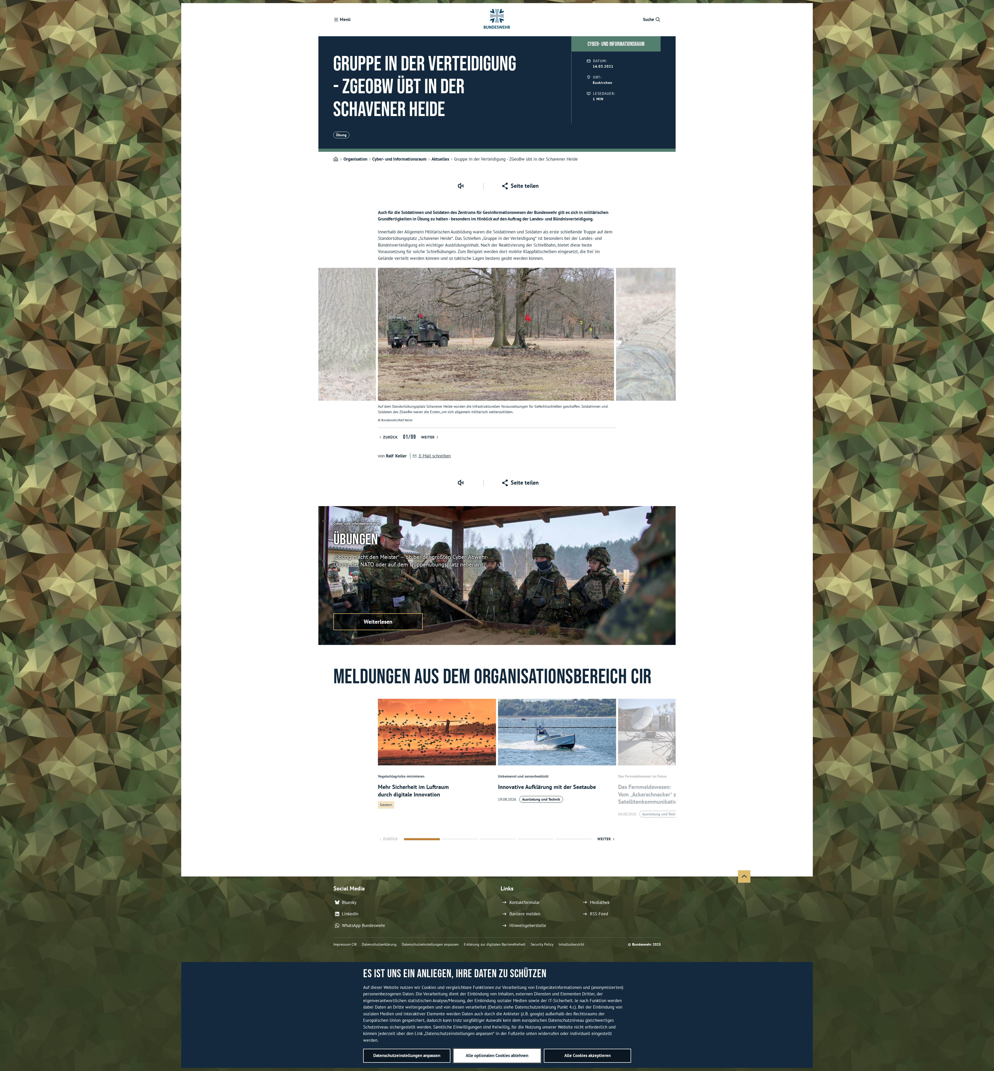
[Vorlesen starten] (460, 186)
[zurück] (324, 348)
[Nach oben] (744, 876)
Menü (345, 19)
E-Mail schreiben (434, 456)
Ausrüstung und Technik (541, 799)
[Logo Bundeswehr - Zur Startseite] (497, 19)
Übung (341, 135)
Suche (648, 19)
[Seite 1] (422, 839)
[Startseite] (335, 159)
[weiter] (669, 348)
